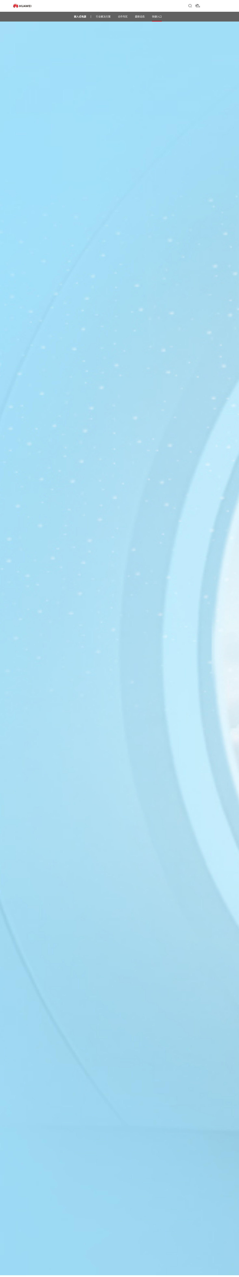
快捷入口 (157, 16)
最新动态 (140, 16)
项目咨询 (208, 5)
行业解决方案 (103, 16)
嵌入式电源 (80, 16)
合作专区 (123, 16)
